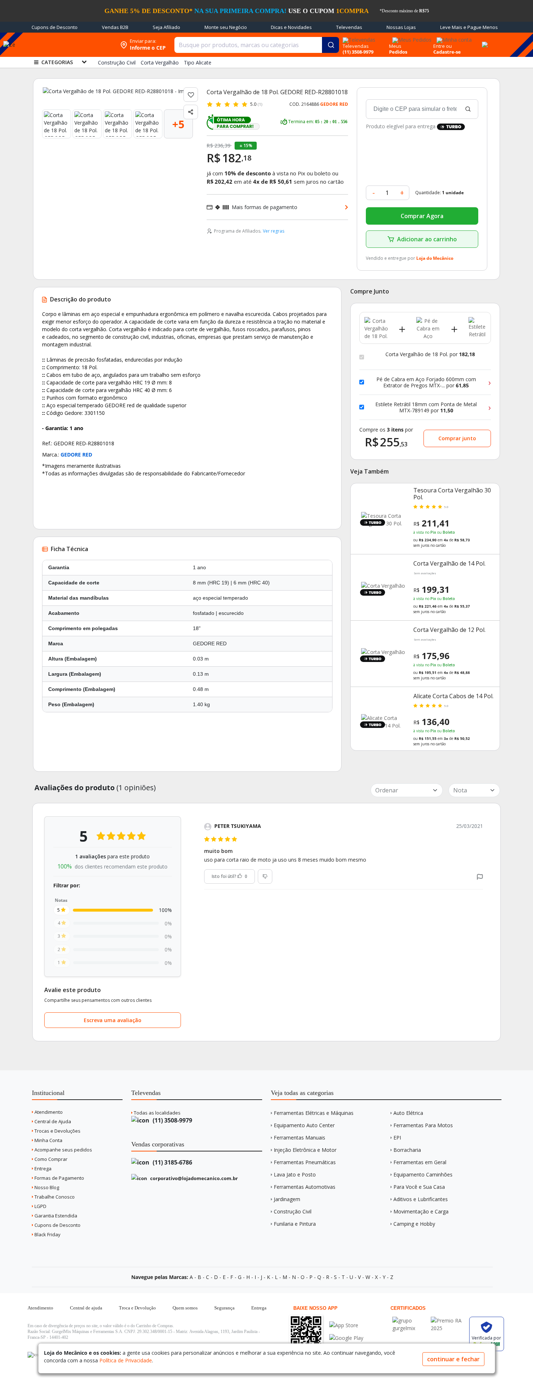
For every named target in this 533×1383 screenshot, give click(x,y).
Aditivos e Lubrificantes (420, 1199)
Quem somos (185, 1308)
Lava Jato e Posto (295, 1174)
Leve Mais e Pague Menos (469, 27)
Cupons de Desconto (55, 27)
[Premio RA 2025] (448, 1320)
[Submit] (330, 45)
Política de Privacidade (125, 1360)
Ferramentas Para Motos (423, 1125)
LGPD (39, 1206)
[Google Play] (346, 1338)
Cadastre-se (447, 52)
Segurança (224, 1308)
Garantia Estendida (55, 1215)
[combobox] (256, 45)
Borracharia (407, 1149)
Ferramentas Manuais (299, 1137)
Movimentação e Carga (421, 1211)
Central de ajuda (86, 1308)
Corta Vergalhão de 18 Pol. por (430, 354)
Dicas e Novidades (291, 27)
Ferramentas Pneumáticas (305, 1162)
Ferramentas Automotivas (304, 1186)
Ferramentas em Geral (419, 1162)
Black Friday (47, 1234)
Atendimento (48, 1112)
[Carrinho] (483, 40)
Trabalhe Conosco (54, 1197)
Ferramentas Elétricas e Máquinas (314, 1112)
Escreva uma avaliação (112, 1020)
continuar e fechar (453, 1359)
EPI (397, 1137)
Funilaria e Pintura (295, 1223)
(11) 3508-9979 (171, 1120)
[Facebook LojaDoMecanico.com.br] (34, 1355)
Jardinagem (287, 1199)
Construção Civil (292, 1211)
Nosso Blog (46, 1187)
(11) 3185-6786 (171, 1162)
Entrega (42, 1168)
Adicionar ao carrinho (427, 239)
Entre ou (442, 46)
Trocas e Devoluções (56, 1131)
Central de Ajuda (52, 1121)
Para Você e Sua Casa (419, 1186)
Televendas (349, 27)
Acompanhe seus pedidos (62, 1149)
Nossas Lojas (401, 27)
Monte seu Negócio (225, 27)
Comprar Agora (422, 216)
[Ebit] (409, 1320)
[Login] (453, 37)
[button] (480, 876)
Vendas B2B (115, 27)
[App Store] (346, 1325)
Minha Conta (47, 1140)
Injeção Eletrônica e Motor (305, 1149)
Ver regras (273, 231)
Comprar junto (457, 438)
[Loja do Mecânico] (70, 44)
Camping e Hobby (414, 1223)
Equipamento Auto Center (304, 1125)
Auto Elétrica (408, 1112)
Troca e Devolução (137, 1308)
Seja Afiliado (166, 27)
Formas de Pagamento (58, 1178)
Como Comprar (50, 1159)
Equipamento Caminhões (423, 1174)
